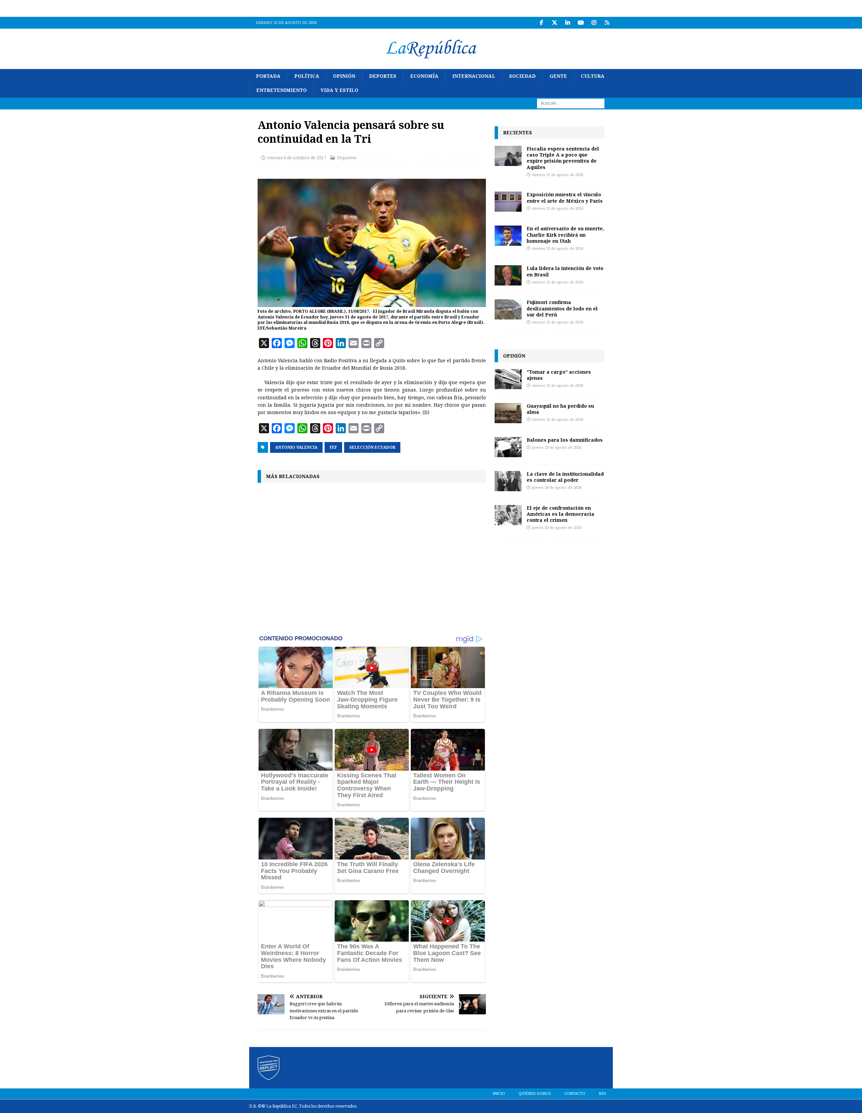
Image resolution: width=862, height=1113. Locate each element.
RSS (602, 1093)
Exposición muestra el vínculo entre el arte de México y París (565, 197)
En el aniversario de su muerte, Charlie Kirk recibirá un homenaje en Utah (565, 234)
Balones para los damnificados (565, 440)
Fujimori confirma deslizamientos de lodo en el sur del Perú (562, 308)
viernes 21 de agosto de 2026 (557, 175)
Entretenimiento (281, 90)
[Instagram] (594, 23)
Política (306, 76)
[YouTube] (581, 23)
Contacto (574, 1093)
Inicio (499, 1093)
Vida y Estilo (339, 90)
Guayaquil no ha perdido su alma (560, 409)
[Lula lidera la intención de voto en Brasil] (508, 275)
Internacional (473, 76)
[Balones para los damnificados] (508, 447)
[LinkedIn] (567, 23)
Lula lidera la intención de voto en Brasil (565, 271)
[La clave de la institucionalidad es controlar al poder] (508, 481)
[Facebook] (541, 23)
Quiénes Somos (535, 1093)
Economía (424, 76)
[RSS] (607, 23)
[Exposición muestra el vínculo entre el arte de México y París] (508, 202)
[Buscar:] (570, 103)
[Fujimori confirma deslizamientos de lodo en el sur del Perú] (508, 309)
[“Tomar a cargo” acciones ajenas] (508, 379)
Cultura (592, 76)
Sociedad (522, 76)
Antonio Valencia (296, 447)
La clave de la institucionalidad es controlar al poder (565, 477)
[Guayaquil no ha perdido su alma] (508, 413)
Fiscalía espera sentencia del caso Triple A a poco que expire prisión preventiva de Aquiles (563, 157)
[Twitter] (554, 23)
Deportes (382, 76)
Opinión (344, 76)
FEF (333, 447)
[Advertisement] (372, 558)
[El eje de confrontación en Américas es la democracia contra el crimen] (508, 515)
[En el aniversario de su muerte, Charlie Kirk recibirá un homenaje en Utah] (508, 236)
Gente (558, 76)
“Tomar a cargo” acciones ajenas (559, 375)
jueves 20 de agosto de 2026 (557, 447)
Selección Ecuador (372, 447)
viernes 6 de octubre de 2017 (296, 157)
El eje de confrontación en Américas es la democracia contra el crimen (560, 514)
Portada (268, 76)
